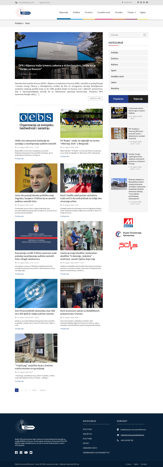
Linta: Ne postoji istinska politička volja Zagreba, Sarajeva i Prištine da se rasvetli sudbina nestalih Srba (35, 198)
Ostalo (130, 12)
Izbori (113, 82)
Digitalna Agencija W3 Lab (69, 464)
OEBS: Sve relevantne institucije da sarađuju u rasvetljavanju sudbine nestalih (35, 142)
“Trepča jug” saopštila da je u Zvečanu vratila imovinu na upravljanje (34, 367)
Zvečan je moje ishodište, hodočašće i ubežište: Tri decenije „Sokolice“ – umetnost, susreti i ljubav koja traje (78, 255)
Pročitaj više (95, 98)
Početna (19, 23)
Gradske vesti (103, 12)
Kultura (114, 64)
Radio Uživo (128, 2)
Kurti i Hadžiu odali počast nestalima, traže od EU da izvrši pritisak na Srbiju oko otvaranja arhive (81, 198)
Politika (76, 12)
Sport (113, 70)
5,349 (34, 390)
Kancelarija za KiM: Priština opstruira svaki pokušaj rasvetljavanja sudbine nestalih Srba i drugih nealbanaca (36, 255)
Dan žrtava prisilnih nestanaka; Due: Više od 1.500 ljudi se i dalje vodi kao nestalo (35, 312)
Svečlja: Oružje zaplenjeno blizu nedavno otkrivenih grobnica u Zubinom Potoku (137, 159)
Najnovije (63, 12)
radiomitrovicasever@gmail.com (132, 435)
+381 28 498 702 (127, 440)
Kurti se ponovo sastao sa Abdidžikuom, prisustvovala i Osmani (80, 312)
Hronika (119, 12)
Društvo (89, 12)
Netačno (115, 88)
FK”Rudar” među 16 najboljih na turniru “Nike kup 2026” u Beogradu (80, 142)
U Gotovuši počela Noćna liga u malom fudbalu (137, 110)
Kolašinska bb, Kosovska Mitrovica (133, 430)
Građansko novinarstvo (96, 452)
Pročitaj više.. (19, 158)
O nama (128, 464)
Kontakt (144, 464)
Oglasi (143, 12)
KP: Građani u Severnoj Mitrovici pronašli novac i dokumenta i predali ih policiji (137, 134)
